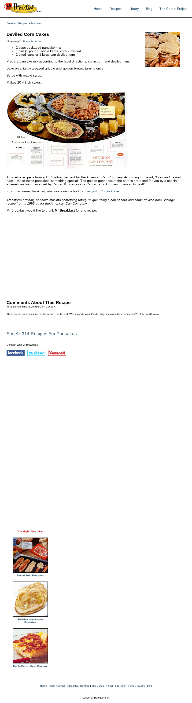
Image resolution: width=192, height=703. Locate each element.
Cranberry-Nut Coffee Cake (98, 191)
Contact (61, 685)
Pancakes (36, 23)
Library (134, 9)
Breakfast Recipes (17, 23)
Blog (149, 9)
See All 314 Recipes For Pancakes (42, 333)
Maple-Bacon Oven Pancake (30, 666)
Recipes (116, 9)
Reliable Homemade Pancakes (30, 621)
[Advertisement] (95, 255)
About (52, 685)
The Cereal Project (173, 9)
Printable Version (32, 41)
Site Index (120, 685)
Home (98, 9)
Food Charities (136, 685)
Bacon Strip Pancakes (30, 575)
